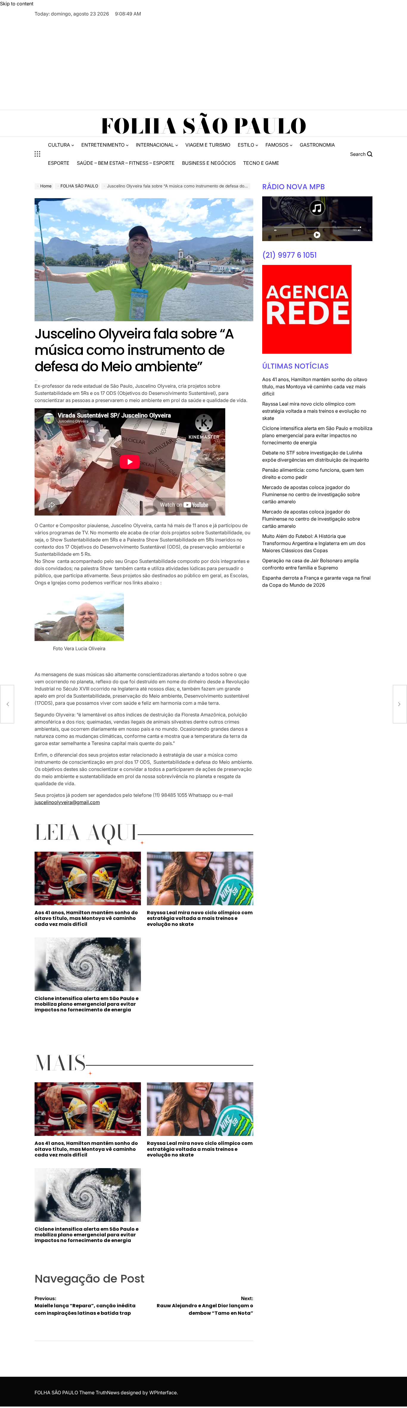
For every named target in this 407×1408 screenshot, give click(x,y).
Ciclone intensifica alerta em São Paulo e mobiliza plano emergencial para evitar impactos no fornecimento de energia (87, 1004)
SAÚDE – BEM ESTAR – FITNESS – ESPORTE (126, 163)
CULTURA (59, 145)
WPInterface (163, 1392)
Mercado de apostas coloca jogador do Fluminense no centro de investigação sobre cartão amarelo (311, 494)
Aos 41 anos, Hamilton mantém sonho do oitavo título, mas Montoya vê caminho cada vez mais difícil (86, 918)
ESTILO (246, 145)
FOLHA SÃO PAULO (203, 126)
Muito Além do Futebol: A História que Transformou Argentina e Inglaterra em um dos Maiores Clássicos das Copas (313, 543)
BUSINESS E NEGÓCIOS (209, 163)
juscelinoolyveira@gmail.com (67, 802)
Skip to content (16, 4)
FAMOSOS (276, 145)
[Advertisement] (203, 62)
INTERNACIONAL (155, 145)
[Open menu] (38, 154)
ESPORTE (58, 163)
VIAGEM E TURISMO (207, 145)
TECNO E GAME (261, 163)
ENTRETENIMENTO (103, 145)
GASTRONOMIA (317, 145)
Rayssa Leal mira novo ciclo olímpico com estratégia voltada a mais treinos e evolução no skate (200, 918)
